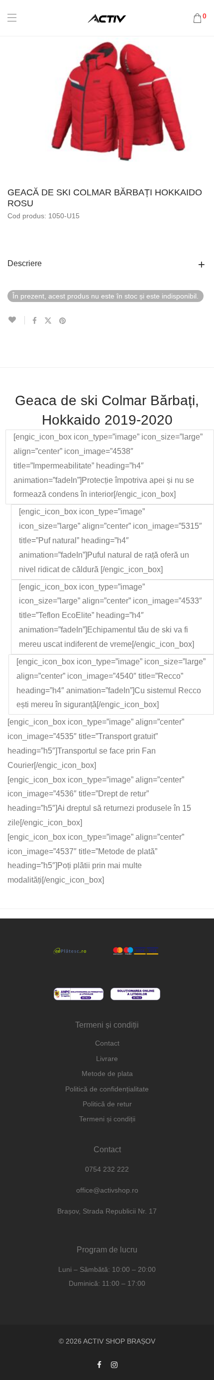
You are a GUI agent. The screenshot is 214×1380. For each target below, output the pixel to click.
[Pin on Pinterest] (63, 320)
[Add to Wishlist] (16, 320)
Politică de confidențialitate (107, 1089)
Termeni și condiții (107, 1119)
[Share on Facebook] (34, 320)
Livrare (107, 1059)
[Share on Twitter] (48, 320)
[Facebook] (99, 1365)
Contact (107, 1043)
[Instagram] (114, 1365)
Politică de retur (107, 1104)
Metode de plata (107, 1073)
